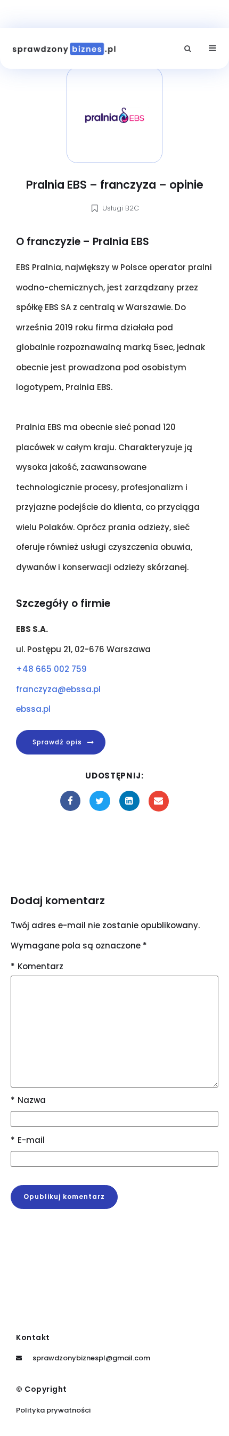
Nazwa (28, 1100)
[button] (187, 48)
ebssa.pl (33, 709)
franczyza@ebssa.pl (58, 689)
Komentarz (37, 966)
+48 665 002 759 (51, 669)
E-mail (28, 1140)
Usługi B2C (120, 208)
